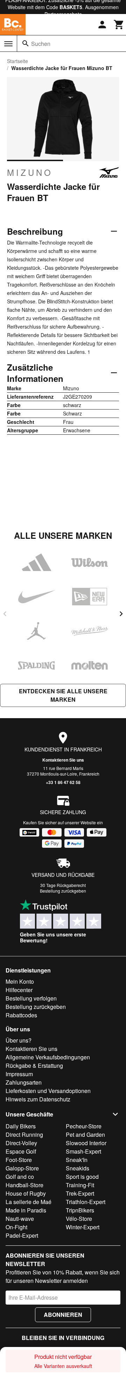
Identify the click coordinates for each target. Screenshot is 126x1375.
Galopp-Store (22, 1168)
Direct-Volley (21, 1143)
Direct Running (24, 1134)
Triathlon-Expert (85, 1202)
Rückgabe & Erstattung (34, 1065)
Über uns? (18, 1040)
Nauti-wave (20, 1219)
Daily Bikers (21, 1126)
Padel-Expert (22, 1235)
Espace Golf (21, 1151)
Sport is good (82, 1177)
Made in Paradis (26, 1210)
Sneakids (77, 1168)
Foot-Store (19, 1160)
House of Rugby (26, 1193)
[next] (121, 614)
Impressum (19, 1074)
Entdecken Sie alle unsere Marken (63, 695)
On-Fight (16, 1227)
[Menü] (8, 43)
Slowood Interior (86, 1143)
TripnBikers (80, 1210)
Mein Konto (20, 981)
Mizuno (30, 172)
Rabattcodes (21, 1015)
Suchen (40, 44)
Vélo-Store (79, 1219)
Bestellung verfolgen (31, 998)
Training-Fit (80, 1185)
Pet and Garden (85, 1134)
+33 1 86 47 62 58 (63, 782)
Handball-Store (24, 1185)
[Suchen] (25, 43)
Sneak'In (77, 1160)
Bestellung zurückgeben (63, 891)
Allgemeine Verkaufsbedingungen (48, 1057)
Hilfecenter (19, 990)
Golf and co (20, 1177)
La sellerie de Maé (28, 1202)
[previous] (5, 614)
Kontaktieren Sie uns (63, 760)
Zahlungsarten (24, 1082)
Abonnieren (63, 1315)
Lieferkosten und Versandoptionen (48, 1091)
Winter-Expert (82, 1227)
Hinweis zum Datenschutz (38, 1099)
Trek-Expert (80, 1193)
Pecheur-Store (84, 1126)
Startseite (17, 60)
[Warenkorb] (119, 24)
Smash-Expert (83, 1151)
